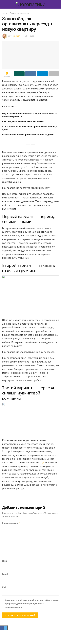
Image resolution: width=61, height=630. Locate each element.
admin (17, 36)
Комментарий (11, 522)
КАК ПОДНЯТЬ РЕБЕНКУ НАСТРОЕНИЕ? (23, 121)
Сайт (5, 586)
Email (5, 574)
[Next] (33, 143)
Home (4, 13)
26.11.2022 (29, 36)
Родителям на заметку (19, 13)
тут (42, 462)
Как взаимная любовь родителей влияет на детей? (28, 134)
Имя (4, 560)
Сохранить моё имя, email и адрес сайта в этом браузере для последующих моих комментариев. (31, 603)
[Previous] (28, 143)
